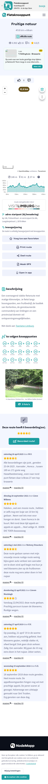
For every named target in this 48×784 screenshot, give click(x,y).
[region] (24, 128)
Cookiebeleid (31, 764)
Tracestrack (42, 171)
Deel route (25, 255)
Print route (26, 247)
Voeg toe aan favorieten (26, 238)
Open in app (25, 272)
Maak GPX (25, 264)
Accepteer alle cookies (17, 777)
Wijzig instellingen (12, 771)
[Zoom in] (5, 88)
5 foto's (26, 404)
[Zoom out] (5, 92)
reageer (6, 487)
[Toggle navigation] (44, 14)
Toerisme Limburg (25, 325)
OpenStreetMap (24, 171)
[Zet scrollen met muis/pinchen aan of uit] (42, 97)
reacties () (19, 487)
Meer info (37, 66)
